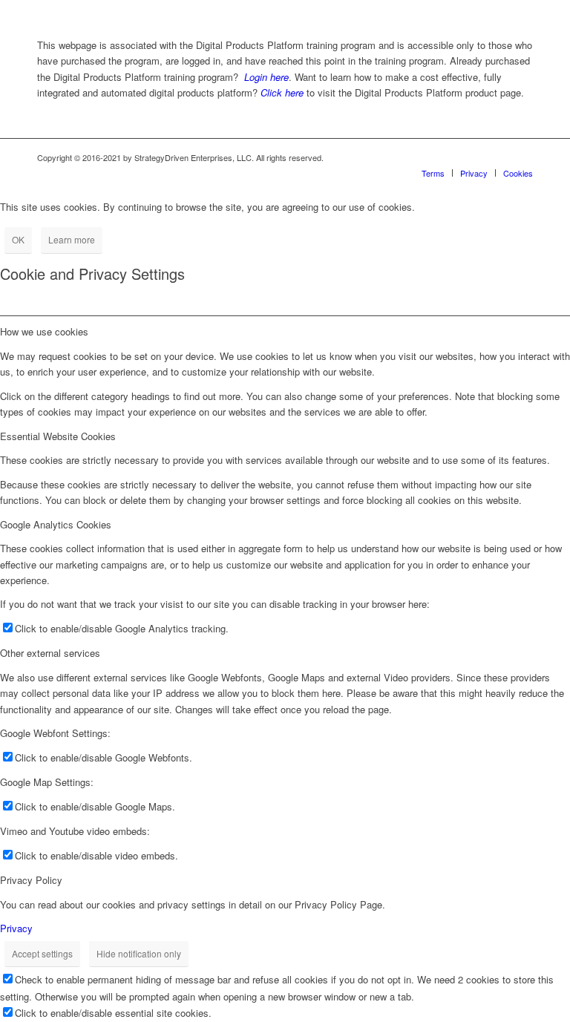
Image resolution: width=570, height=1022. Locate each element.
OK (18, 239)
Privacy (16, 928)
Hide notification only (138, 953)
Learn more (71, 239)
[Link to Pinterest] (477, 157)
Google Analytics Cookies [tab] (55, 524)
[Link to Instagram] (455, 157)
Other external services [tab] (50, 653)
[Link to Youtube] (522, 157)
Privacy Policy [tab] (31, 880)
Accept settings (42, 953)
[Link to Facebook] (433, 157)
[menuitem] (433, 173)
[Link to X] (499, 157)
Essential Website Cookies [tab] (58, 436)
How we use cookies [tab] (44, 331)
